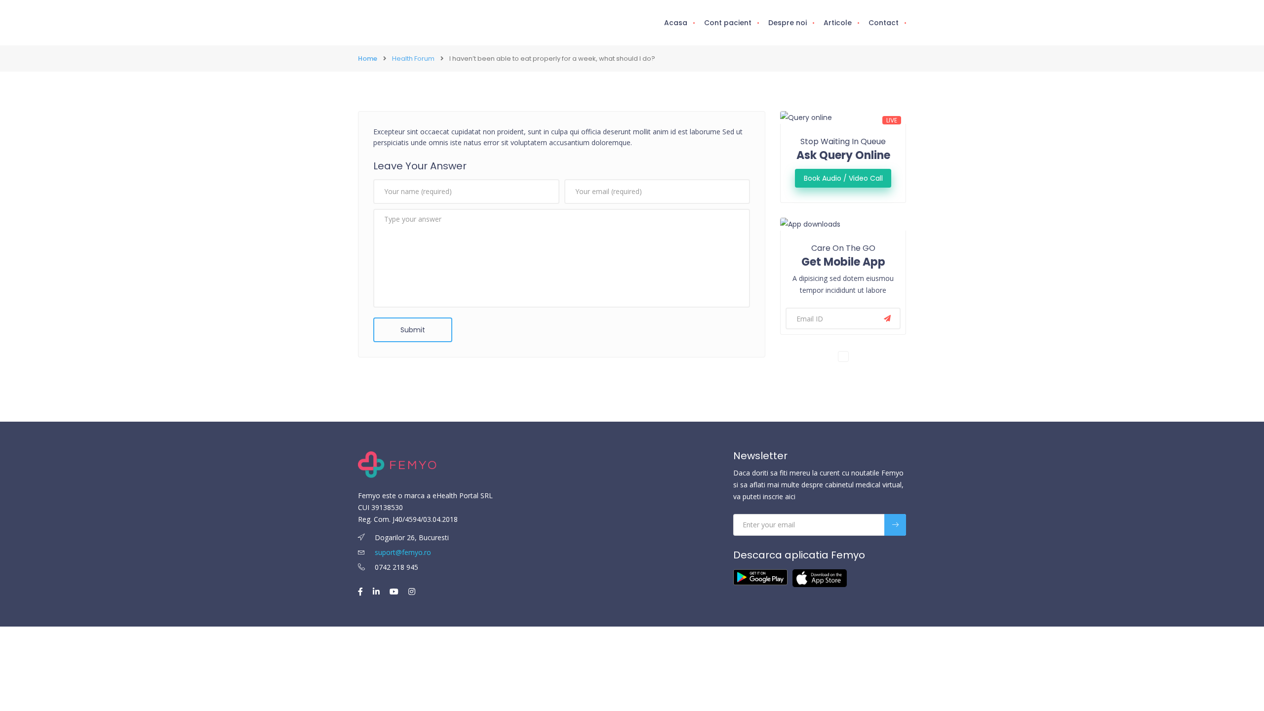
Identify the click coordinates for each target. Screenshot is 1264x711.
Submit (412, 330)
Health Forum (413, 58)
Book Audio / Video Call (843, 178)
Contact (884, 23)
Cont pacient (727, 23)
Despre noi (787, 23)
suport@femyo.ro (403, 552)
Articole (838, 23)
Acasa (675, 23)
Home (367, 58)
